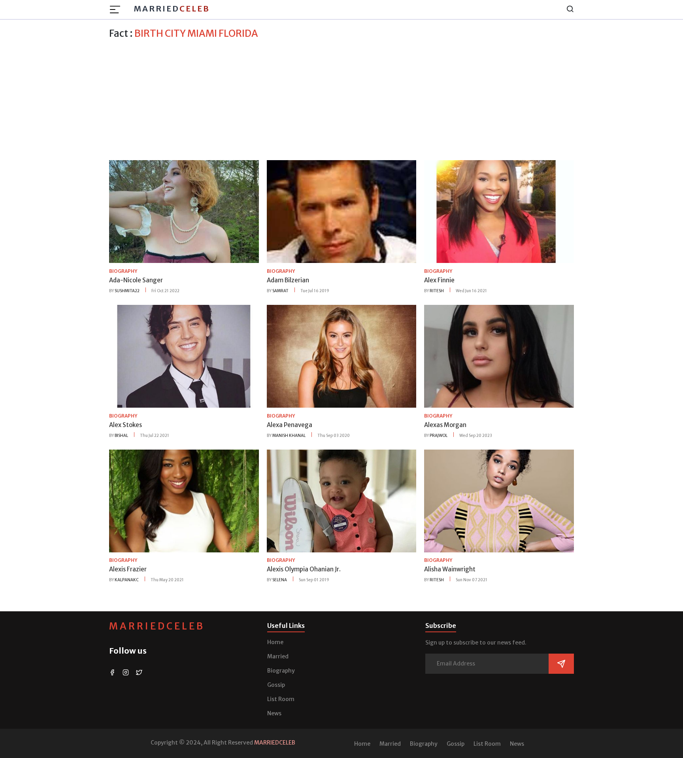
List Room (280, 699)
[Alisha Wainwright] (499, 500)
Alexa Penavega (289, 425)
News (274, 713)
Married (172, 8)
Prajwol (438, 435)
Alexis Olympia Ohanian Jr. (304, 569)
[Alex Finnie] (499, 211)
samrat (280, 290)
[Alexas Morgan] (499, 356)
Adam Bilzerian (288, 280)
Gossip (276, 684)
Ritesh (437, 290)
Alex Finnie (439, 280)
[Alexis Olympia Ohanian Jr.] (342, 500)
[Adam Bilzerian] (342, 211)
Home (275, 642)
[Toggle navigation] (117, 9)
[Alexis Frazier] (184, 500)
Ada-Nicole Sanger (136, 280)
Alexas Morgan (445, 425)
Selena (279, 579)
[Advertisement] (341, 98)
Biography (281, 670)
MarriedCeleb (157, 626)
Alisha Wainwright (449, 569)
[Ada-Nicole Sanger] (184, 211)
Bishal (121, 435)
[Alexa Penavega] (342, 356)
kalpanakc (127, 579)
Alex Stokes (125, 425)
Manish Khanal (289, 435)
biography (123, 271)
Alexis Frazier (128, 569)
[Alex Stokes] (184, 356)
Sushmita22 (127, 290)
